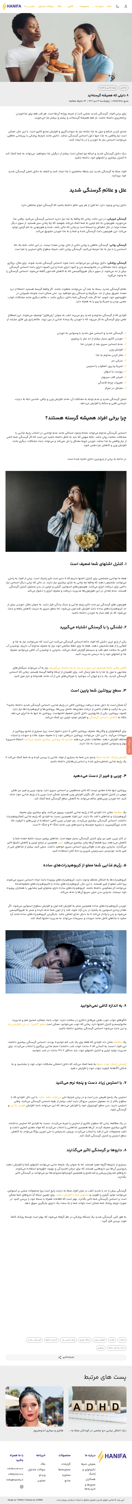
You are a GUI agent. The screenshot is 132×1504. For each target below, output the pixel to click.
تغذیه (111, 1340)
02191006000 (15, 1469)
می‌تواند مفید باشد (50, 1097)
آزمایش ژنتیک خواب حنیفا (111, 1064)
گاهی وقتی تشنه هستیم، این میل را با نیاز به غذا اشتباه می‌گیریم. (87, 668)
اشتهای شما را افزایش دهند (72, 1195)
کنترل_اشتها (51, 1340)
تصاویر (41, 1481)
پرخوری (101, 1348)
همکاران (91, 1479)
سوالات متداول (37, 1470)
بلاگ (43, 1464)
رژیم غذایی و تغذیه (107, 87)
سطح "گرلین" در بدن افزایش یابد (27, 1024)
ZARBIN (39, 1500)
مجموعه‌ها (64, 1470)
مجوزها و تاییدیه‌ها (90, 1487)
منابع (68, 1481)
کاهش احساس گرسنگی (103, 717)
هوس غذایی (17, 1105)
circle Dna (117, 101)
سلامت (122, 1340)
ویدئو (42, 1475)
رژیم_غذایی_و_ (68, 1340)
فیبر (60, 843)
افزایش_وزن (99, 1340)
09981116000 (15, 1474)
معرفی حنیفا (88, 1464)
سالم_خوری (85, 1340)
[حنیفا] (12, 6)
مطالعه (117, 812)
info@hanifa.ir (14, 1480)
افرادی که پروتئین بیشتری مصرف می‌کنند (49, 739)
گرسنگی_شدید (34, 1340)
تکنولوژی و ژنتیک (89, 1472)
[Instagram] (21, 1487)
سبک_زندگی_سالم (116, 1348)
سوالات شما (129, 746)
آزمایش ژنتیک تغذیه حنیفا (111, 757)
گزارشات (66, 1464)
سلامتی (123, 87)
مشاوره (66, 1475)
